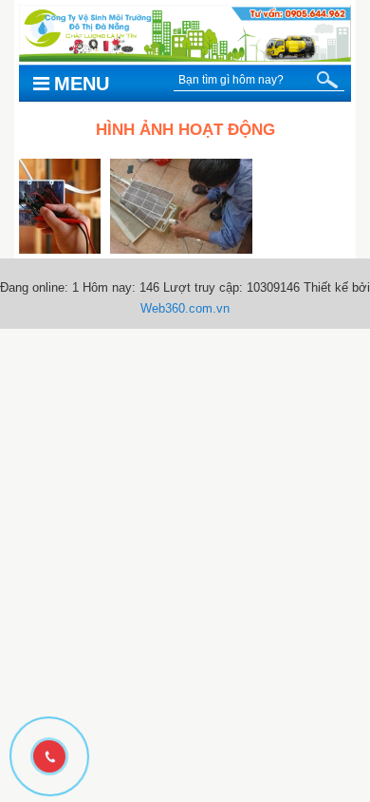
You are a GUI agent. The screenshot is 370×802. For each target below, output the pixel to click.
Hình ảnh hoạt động (185, 130)
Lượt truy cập (201, 287)
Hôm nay (107, 287)
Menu (81, 83)
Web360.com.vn (185, 308)
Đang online (32, 287)
